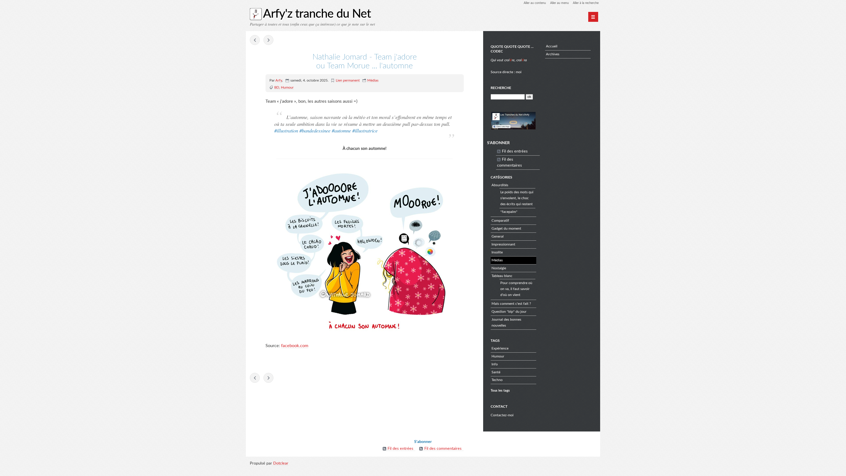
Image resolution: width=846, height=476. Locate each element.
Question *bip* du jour (509, 311)
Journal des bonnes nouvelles (506, 322)
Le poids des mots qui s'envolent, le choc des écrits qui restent (516, 198)
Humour (287, 87)
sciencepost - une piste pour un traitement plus (268, 40)
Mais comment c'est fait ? (511, 303)
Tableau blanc (502, 276)
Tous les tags (500, 390)
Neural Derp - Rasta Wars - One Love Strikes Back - (255, 40)
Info (495, 364)
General (498, 236)
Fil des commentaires (509, 162)
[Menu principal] (593, 17)
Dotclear (280, 463)
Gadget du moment (506, 228)
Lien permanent (348, 80)
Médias (372, 80)
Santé (496, 372)
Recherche (501, 88)
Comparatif (500, 220)
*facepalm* (509, 212)
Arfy (278, 80)
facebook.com (294, 346)
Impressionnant (503, 244)
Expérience (500, 348)
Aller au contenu (535, 3)
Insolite (497, 252)
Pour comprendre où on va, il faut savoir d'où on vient (516, 289)
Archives (552, 54)
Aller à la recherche (586, 3)
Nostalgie (499, 268)
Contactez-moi (502, 415)
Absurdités (500, 185)
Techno (497, 380)
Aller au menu (559, 3)
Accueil (551, 46)
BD (276, 87)
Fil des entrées (515, 151)
